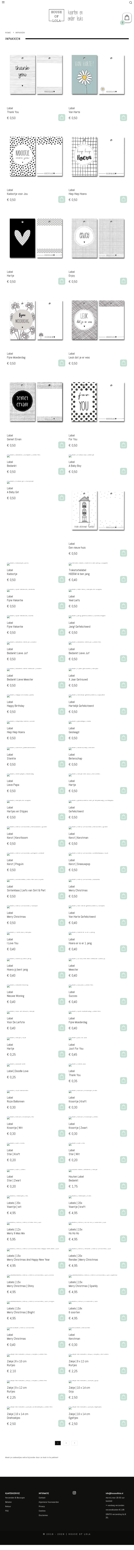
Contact (42, 1497)
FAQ (7, 1510)
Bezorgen (21, 1497)
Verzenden (9, 1497)
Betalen (8, 1502)
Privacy (42, 1506)
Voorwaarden (53, 1502)
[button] (61, 117)
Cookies (42, 1510)
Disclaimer (43, 1515)
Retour (8, 1506)
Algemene (43, 1502)
